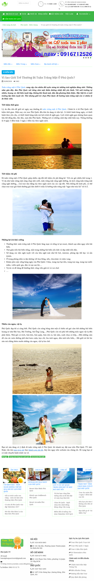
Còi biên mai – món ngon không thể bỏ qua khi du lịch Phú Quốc (12, 488)
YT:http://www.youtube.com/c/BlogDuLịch (17, 564)
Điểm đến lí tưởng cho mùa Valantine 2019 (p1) (63, 513)
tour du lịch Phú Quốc (37, 457)
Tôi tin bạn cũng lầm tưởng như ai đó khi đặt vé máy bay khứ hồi (63, 495)
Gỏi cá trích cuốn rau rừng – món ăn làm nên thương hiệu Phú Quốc (14, 497)
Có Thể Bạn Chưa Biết (88, 470)
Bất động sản (57, 14)
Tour (23, 14)
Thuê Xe (33, 14)
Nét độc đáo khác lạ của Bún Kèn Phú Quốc (14, 512)
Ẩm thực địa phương (14, 470)
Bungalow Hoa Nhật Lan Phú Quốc (37, 483)
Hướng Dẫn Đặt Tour (79, 574)
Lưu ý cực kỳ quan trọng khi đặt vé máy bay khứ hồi (62, 487)
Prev (6, 497)
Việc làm (69, 14)
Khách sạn (13, 14)
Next (89, 497)
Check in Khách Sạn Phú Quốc (39, 470)
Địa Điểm (43, 14)
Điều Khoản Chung (78, 570)
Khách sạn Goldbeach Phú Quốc (37, 496)
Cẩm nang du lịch (12, 19)
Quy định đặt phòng (79, 577)
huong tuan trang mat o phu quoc (20, 457)
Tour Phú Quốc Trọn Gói (80, 542)
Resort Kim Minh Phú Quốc (37, 489)
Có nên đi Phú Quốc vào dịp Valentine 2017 (14, 505)
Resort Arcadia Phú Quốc (36, 503)
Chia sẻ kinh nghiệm (63, 470)
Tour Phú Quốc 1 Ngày (79, 546)
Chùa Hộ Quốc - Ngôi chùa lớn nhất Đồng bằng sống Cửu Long (62, 504)
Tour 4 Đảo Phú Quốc (79, 549)
